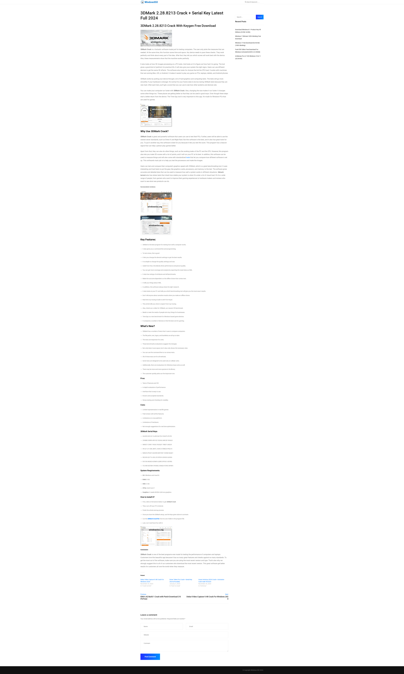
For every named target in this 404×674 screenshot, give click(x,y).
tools (188, 157)
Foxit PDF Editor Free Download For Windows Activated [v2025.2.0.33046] (247, 51)
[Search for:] (246, 17)
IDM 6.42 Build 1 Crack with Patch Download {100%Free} (160, 598)
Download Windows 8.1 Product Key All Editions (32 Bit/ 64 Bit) (248, 31)
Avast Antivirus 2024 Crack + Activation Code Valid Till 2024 (211, 580)
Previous (143, 594)
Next (226, 594)
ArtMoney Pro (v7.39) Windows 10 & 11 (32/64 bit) (248, 57)
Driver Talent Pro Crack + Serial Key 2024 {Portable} (180, 580)
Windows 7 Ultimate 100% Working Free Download (248, 37)
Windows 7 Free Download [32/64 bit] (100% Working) (247, 44)
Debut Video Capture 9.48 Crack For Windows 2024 (152, 580)
